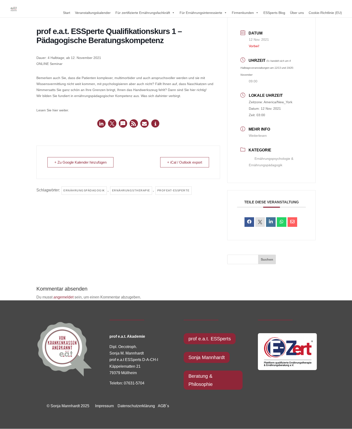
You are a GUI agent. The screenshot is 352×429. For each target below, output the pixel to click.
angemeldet (63, 297)
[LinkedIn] (271, 222)
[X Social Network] (260, 222)
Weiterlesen (258, 135)
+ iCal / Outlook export (184, 162)
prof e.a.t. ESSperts (209, 338)
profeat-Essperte (173, 190)
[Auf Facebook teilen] (249, 222)
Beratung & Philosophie (200, 380)
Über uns (297, 13)
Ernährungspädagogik (84, 190)
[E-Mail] (292, 222)
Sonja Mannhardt (206, 357)
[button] (101, 123)
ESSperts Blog (274, 13)
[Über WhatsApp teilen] (281, 222)
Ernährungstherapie (131, 190)
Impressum (104, 406)
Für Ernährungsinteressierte (201, 13)
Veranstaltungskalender (93, 13)
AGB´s (163, 406)
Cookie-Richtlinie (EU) (325, 13)
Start (66, 13)
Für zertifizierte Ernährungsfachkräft (142, 13)
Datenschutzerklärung (135, 406)
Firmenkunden (243, 13)
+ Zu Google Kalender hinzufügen (80, 162)
